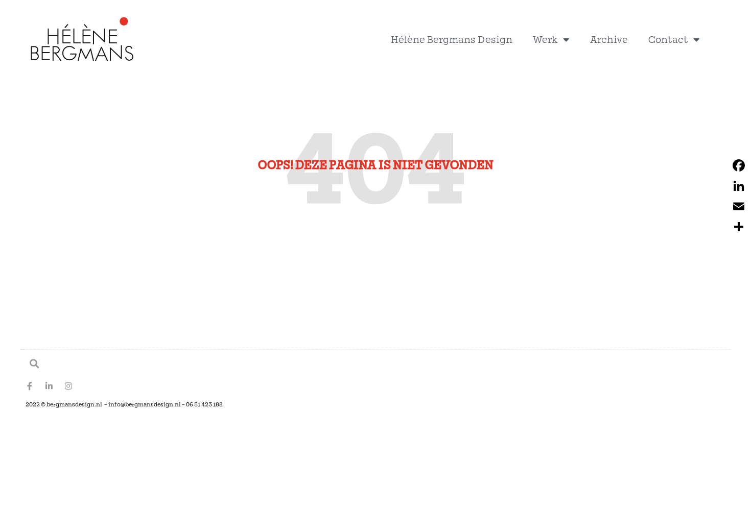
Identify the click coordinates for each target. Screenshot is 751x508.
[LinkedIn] (739, 186)
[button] (34, 363)
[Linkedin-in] (49, 386)
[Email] (739, 206)
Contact (668, 39)
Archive (609, 39)
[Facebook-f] (30, 386)
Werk (545, 39)
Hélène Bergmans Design (451, 39)
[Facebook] (739, 165)
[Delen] (739, 226)
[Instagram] (68, 386)
